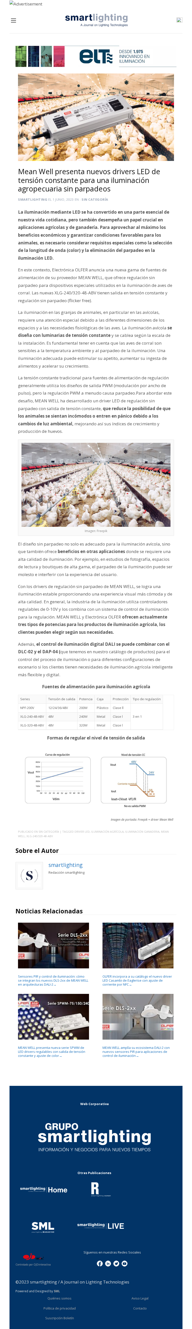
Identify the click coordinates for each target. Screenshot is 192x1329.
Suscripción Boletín (59, 1318)
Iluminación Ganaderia (142, 831)
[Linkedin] (108, 1263)
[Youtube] (124, 1263)
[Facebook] (100, 1263)
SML (57, 1291)
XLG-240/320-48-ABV (39, 836)
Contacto (140, 1308)
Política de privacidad (60, 1308)
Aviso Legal (140, 1298)
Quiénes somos (60, 1298)
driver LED (82, 831)
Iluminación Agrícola (107, 831)
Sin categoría (95, 199)
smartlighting (32, 199)
